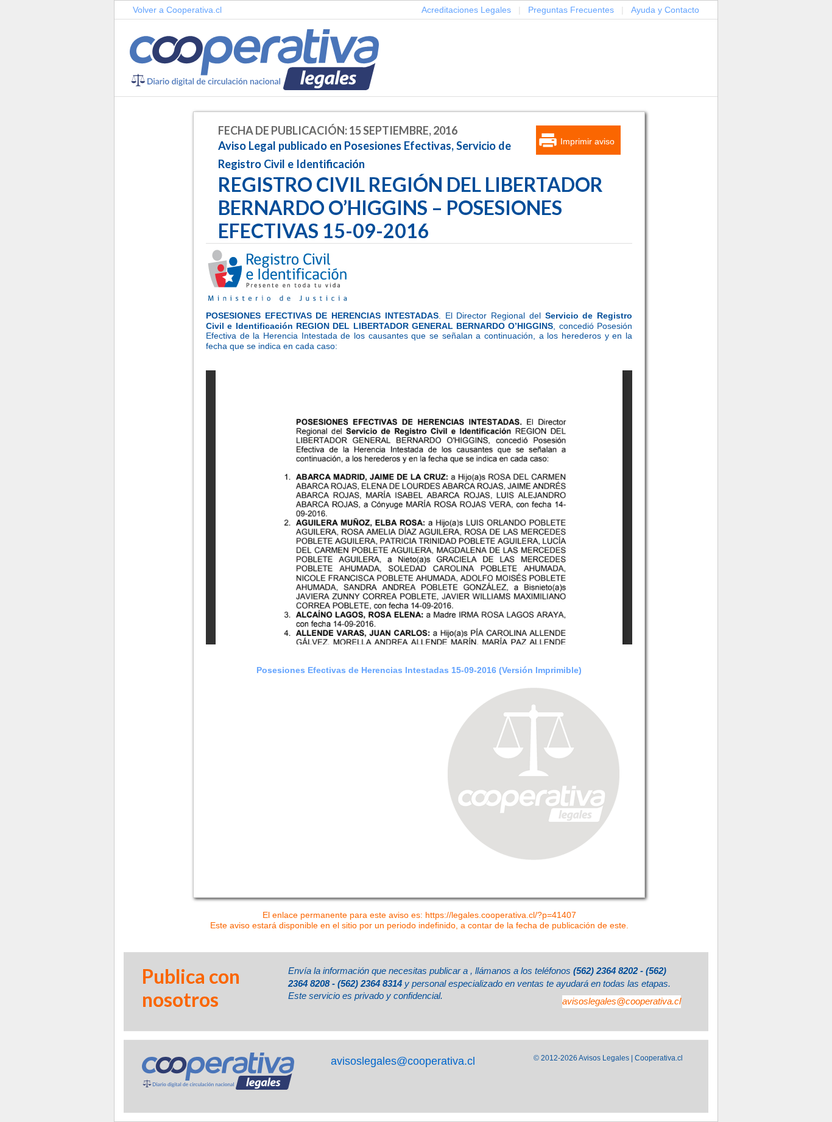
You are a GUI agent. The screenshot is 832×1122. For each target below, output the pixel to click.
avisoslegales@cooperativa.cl (621, 1001)
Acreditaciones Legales (466, 10)
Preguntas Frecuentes (571, 10)
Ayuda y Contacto (665, 10)
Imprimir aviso (587, 141)
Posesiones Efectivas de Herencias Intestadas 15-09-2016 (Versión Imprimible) (419, 670)
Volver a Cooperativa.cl (177, 10)
